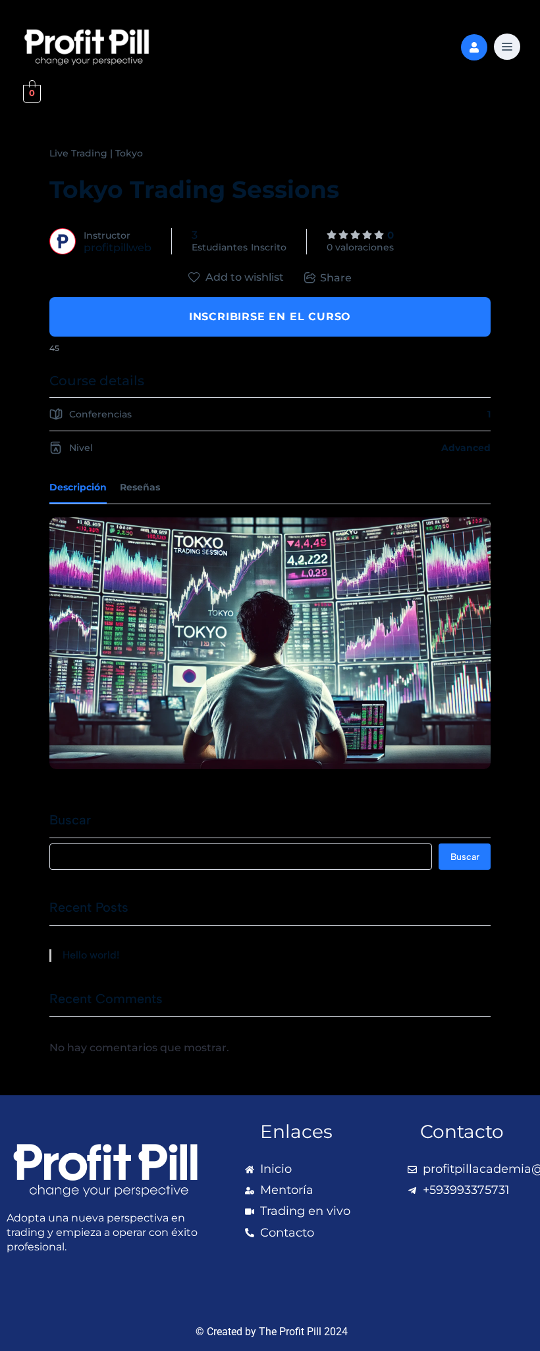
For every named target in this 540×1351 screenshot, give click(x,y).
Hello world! (91, 955)
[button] (507, 48)
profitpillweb (117, 247)
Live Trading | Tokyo (96, 153)
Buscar (70, 820)
